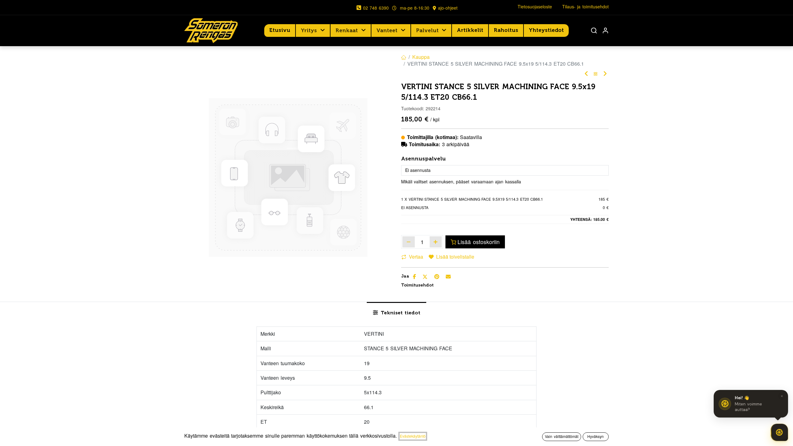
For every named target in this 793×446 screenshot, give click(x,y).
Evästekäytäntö (413, 436)
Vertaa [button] (416, 256)
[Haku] (593, 30)
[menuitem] (279, 30)
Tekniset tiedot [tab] (399, 313)
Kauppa (421, 56)
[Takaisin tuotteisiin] (595, 74)
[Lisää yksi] (436, 241)
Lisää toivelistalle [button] (455, 256)
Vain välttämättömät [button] (561, 436)
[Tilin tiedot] (605, 30)
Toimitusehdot (417, 285)
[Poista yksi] (408, 241)
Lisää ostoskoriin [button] (479, 242)
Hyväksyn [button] (595, 436)
